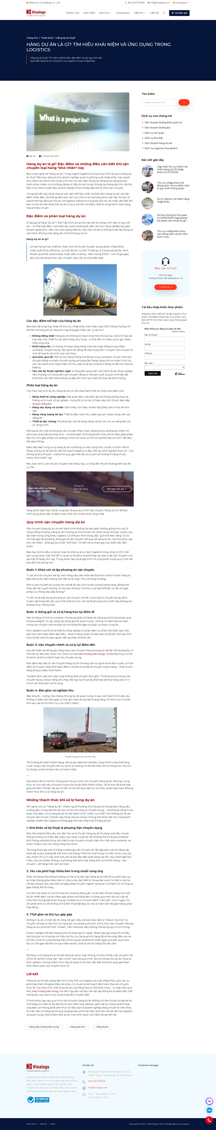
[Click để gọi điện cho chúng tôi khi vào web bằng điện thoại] (209, 1120)
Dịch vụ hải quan (154, 133)
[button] (179, 13)
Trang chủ (72, 13)
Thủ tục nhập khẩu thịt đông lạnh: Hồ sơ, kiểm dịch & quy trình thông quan (173, 185)
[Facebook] (209, 1101)
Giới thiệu (89, 13)
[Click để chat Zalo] (209, 1110)
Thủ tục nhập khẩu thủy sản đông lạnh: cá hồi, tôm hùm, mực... (172, 234)
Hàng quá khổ (77, 1026)
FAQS (52, 1124)
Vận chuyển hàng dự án (158, 143)
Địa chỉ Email (151, 334)
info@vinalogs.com (160, 2)
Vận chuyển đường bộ (157, 127)
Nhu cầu (149, 363)
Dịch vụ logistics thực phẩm (161, 148)
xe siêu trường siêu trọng (89, 654)
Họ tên (148, 344)
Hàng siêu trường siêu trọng (44, 1026)
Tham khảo (123, 13)
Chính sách (31, 1124)
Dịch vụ (104, 13)
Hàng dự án (102, 1026)
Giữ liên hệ (164, 287)
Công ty (148, 353)
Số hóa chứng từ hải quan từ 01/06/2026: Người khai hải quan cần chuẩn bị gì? (172, 218)
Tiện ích (139, 13)
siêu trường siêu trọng (45, 991)
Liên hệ (154, 13)
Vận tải (32, 156)
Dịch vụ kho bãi (153, 138)
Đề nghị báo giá (115, 489)
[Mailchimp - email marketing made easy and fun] (180, 376)
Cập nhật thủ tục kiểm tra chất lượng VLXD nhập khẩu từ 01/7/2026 (172, 169)
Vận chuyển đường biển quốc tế (163, 122)
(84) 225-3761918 (136, 2)
